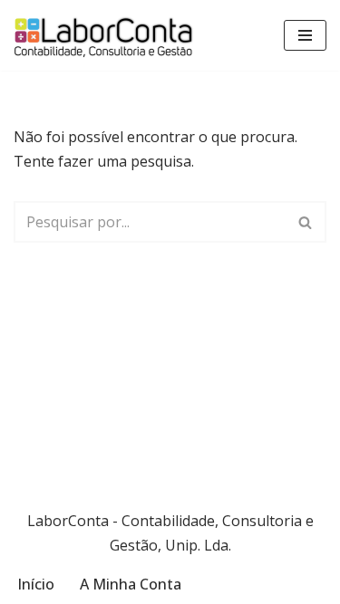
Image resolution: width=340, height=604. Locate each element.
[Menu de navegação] (305, 35)
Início (35, 584)
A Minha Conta (130, 584)
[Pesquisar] (306, 222)
